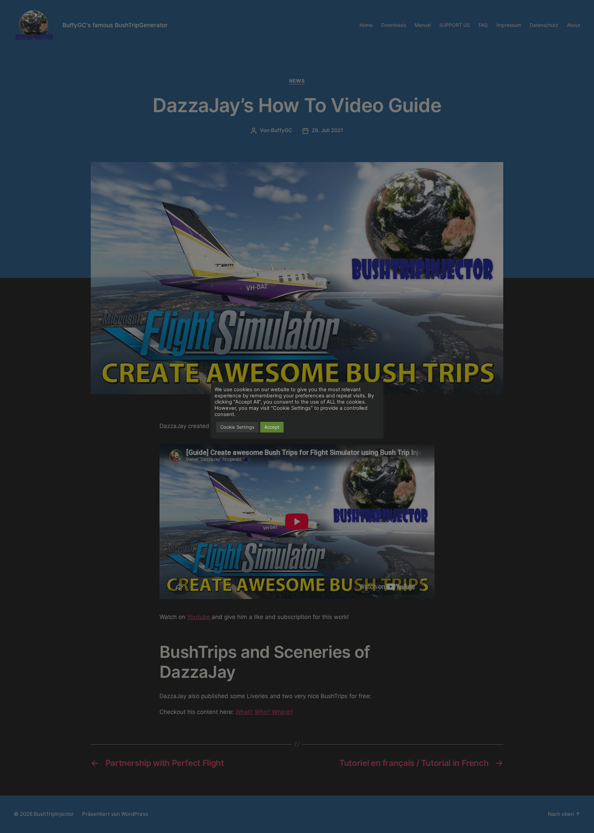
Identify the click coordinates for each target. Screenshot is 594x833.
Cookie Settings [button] (237, 427)
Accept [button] (271, 427)
